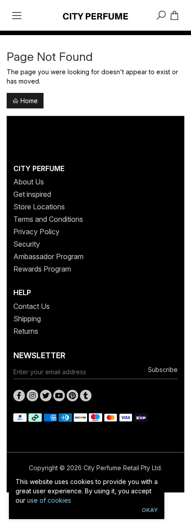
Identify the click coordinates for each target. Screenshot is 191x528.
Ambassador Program (48, 256)
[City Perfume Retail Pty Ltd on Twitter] (46, 395)
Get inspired (32, 194)
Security (26, 244)
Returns (25, 331)
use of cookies (49, 500)
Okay (150, 510)
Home (28, 100)
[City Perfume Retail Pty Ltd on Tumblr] (86, 395)
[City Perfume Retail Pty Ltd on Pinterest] (72, 395)
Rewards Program (42, 268)
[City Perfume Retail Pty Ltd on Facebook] (19, 395)
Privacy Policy (36, 231)
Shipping (27, 318)
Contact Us (31, 306)
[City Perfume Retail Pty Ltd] (95, 15)
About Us (28, 181)
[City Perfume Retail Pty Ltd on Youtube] (59, 395)
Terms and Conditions (48, 219)
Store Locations (39, 206)
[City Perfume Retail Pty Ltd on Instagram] (32, 395)
